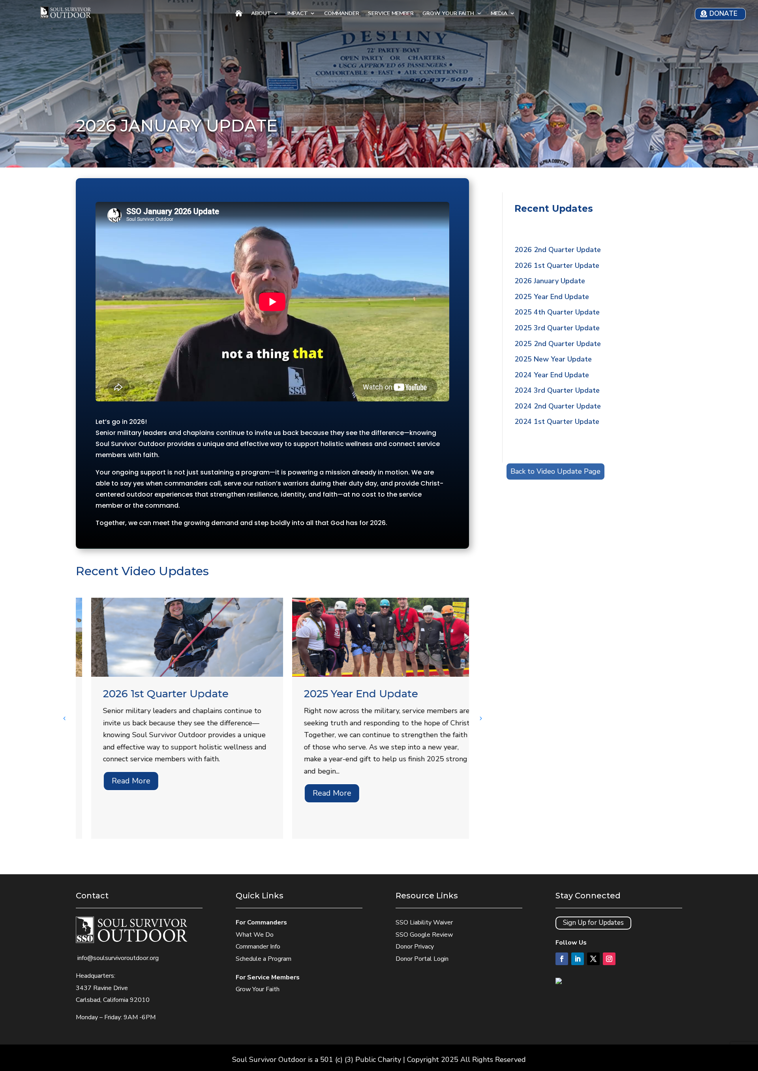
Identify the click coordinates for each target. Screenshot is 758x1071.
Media (499, 14)
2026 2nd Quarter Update (557, 249)
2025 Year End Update (346, 693)
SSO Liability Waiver (424, 922)
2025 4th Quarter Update (557, 312)
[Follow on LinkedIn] (577, 958)
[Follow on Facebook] (561, 958)
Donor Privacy (415, 946)
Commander (341, 14)
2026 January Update (549, 281)
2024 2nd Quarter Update (557, 406)
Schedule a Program (263, 958)
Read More (115, 780)
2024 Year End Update (551, 375)
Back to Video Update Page (555, 471)
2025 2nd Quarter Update (557, 343)
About (261, 14)
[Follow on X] (593, 958)
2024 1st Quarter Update (556, 421)
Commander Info (258, 946)
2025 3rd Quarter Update (557, 328)
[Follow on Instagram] (609, 958)
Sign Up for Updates (593, 922)
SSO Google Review (424, 934)
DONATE (723, 13)
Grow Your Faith (448, 14)
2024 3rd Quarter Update (557, 390)
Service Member (391, 14)
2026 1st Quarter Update (150, 693)
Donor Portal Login (422, 958)
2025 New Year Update (553, 359)
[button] (480, 718)
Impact (297, 14)
